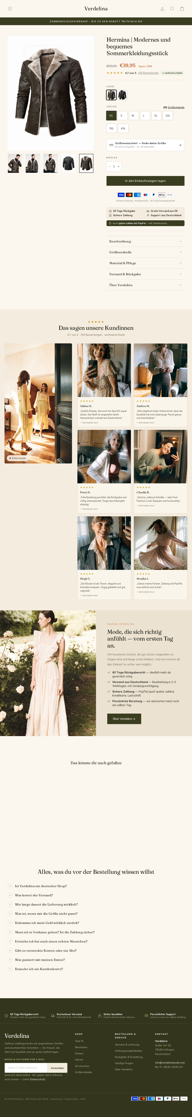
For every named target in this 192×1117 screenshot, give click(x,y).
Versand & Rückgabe (125, 274)
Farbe (110, 86)
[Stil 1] (111, 95)
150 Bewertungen (148, 72)
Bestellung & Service (125, 1036)
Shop (79, 1034)
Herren (79, 1059)
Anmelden (57, 1068)
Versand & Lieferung (127, 1044)
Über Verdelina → (124, 719)
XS (111, 115)
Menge (112, 157)
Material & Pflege (122, 263)
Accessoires (82, 1065)
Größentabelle (120, 252)
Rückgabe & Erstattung (129, 1056)
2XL (168, 115)
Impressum (57, 1098)
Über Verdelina (120, 285)
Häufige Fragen (124, 1063)
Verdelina (96, 8)
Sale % (79, 1041)
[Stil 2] (122, 95)
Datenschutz (37, 1079)
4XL (123, 128)
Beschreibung (120, 241)
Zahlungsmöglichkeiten (128, 1050)
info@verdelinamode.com (170, 1062)
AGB (82, 1098)
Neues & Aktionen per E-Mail (24, 1059)
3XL (111, 128)
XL (155, 115)
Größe (111, 106)
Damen (79, 1053)
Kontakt (161, 1034)
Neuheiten (81, 1047)
